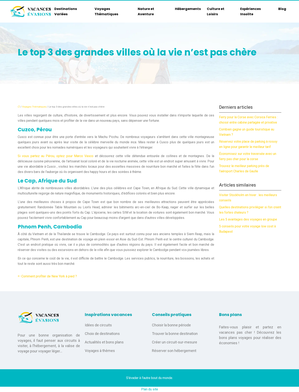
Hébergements (188, 9)
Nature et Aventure (146, 11)
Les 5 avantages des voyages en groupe (248, 219)
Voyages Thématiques (106, 11)
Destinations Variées (65, 11)
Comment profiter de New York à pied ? (49, 276)
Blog (282, 9)
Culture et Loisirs (215, 11)
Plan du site (149, 389)
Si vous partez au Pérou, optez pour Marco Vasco (55, 156)
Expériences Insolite (250, 11)
